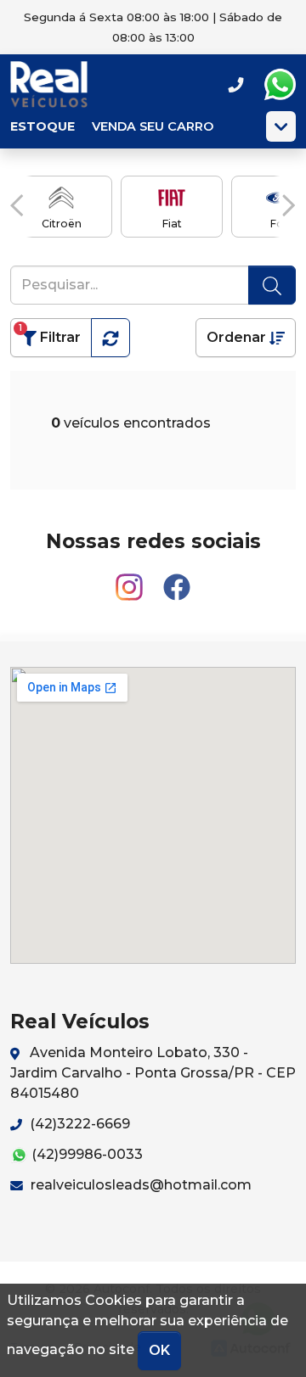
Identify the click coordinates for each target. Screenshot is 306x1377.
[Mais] (281, 126)
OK (159, 1350)
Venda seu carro (152, 126)
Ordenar (238, 337)
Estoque (42, 126)
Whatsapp (280, 85)
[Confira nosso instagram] (131, 580)
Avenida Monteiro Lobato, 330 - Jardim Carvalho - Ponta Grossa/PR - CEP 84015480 (153, 1072)
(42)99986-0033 (85, 1154)
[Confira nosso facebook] (177, 580)
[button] (17, 205)
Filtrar (50, 333)
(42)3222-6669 (78, 1124)
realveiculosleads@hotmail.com (139, 1185)
